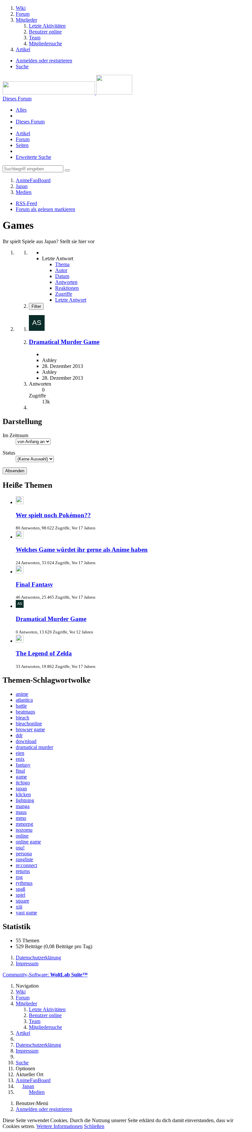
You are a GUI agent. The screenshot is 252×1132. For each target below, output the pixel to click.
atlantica (24, 700)
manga (23, 806)
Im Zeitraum (15, 435)
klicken (23, 794)
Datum (62, 276)
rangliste (24, 859)
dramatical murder (34, 747)
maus (21, 812)
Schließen (94, 1126)
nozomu (24, 830)
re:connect (26, 865)
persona (24, 853)
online (22, 836)
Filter (36, 306)
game (21, 777)
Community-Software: (45, 974)
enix (20, 759)
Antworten (66, 282)
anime (22, 694)
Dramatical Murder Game (64, 341)
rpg (19, 877)
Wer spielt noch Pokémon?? (53, 515)
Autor (61, 270)
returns (23, 871)
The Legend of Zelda (44, 653)
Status (9, 453)
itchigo (23, 782)
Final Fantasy (34, 584)
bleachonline (29, 723)
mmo (21, 818)
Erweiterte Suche (33, 157)
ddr (19, 735)
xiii (19, 906)
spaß (20, 889)
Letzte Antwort (70, 300)
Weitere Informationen (59, 1126)
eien (20, 753)
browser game (30, 729)
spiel (20, 895)
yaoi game (26, 912)
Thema (62, 264)
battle (21, 706)
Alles (21, 110)
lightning (25, 800)
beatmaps (25, 712)
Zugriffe (63, 294)
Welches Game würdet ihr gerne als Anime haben (82, 549)
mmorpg (24, 824)
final (20, 771)
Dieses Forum (30, 121)
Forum (23, 139)
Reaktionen (67, 288)
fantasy (23, 765)
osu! (20, 847)
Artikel (23, 133)
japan (21, 788)
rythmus (24, 883)
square (22, 901)
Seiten (22, 145)
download (26, 741)
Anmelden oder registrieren (44, 60)
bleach (22, 717)
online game (28, 841)
